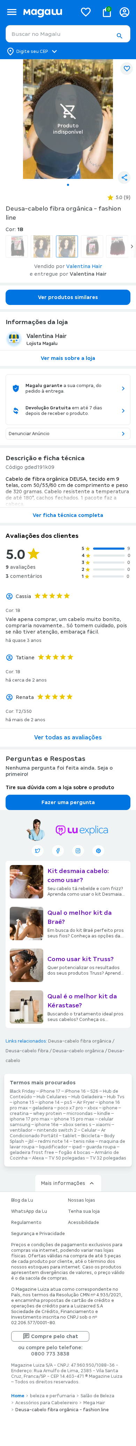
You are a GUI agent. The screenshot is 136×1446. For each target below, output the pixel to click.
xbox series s (77, 1124)
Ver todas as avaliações (68, 737)
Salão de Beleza (97, 1395)
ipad (77, 1147)
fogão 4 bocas (74, 1152)
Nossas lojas (81, 1200)
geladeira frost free (32, 1152)
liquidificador (53, 1147)
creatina (19, 1113)
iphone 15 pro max (74, 1119)
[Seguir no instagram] (78, 850)
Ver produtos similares (68, 297)
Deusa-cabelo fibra (27, 1050)
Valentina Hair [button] (84, 266)
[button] (119, 36)
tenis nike (84, 1141)
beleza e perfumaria (52, 1395)
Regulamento (26, 1222)
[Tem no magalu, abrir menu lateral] (12, 12)
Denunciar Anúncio (29, 433)
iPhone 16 (75, 1091)
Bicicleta (90, 1135)
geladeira (42, 1108)
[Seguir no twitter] (38, 850)
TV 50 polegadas (66, 1158)
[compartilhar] (124, 177)
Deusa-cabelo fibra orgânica (79, 1041)
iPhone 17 (50, 1091)
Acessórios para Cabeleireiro (46, 1402)
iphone (110, 1108)
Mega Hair (94, 1402)
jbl (31, 1141)
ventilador (21, 1130)
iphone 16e (47, 1124)
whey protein (47, 1113)
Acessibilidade (83, 1222)
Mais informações (63, 1183)
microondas (80, 1113)
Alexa (38, 1158)
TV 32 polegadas (108, 1158)
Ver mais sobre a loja (68, 358)
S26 (94, 1091)
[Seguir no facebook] (58, 850)
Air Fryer (86, 1102)
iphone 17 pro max (30, 1119)
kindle (103, 1113)
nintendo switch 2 (57, 1130)
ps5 (68, 1102)
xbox (93, 1108)
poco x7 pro (70, 1108)
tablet (69, 1135)
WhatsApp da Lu (29, 1211)
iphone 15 (23, 1102)
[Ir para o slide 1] (68, 185)
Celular (89, 1130)
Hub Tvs (115, 1096)
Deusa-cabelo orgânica (78, 1050)
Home (17, 1395)
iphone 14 (49, 1102)
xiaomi (103, 1124)
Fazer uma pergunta (68, 802)
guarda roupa (101, 1147)
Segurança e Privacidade (38, 1233)
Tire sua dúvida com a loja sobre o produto (60, 787)
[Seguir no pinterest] (98, 850)
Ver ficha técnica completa (68, 515)
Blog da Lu (22, 1200)
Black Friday (22, 1091)
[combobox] (68, 33)
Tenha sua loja (84, 1211)
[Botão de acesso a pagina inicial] (47, 12)
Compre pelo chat (54, 1336)
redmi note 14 (53, 1141)
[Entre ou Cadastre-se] (124, 12)
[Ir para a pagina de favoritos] (86, 12)
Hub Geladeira (87, 1096)
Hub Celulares (52, 1096)
